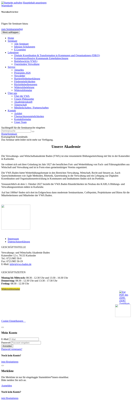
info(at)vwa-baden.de (20, 264)
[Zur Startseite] (11, 2)
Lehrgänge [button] (13, 52)
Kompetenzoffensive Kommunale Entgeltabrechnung (41, 58)
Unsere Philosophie (24, 99)
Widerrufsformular (10, 289)
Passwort (5, 342)
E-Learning (20, 49)
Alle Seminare (21, 43)
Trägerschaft (20, 104)
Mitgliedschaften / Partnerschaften (31, 107)
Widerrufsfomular (23, 90)
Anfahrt (18, 113)
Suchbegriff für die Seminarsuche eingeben (23, 127)
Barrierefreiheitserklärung (27, 78)
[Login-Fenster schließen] (2, 327)
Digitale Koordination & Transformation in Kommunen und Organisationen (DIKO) (57, 55)
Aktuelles (19, 70)
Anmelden (7, 346)
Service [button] (11, 67)
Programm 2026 (22, 72)
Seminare (12, 134)
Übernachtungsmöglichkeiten (29, 116)
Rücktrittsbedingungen (25, 84)
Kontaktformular (22, 119)
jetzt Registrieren (9, 361)
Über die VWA (22, 96)
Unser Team (20, 122)
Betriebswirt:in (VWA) (25, 61)
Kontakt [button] (12, 110)
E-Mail (4, 339)
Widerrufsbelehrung (24, 87)
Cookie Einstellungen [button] (13, 321)
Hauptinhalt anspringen (35, 2)
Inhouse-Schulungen (24, 46)
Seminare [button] (12, 41)
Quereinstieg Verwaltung (26, 64)
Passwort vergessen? (11, 349)
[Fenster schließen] (2, 365)
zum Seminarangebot (12, 29)
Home (11, 38)
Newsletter (19, 75)
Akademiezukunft (23, 101)
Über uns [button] (12, 93)
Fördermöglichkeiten (24, 81)
